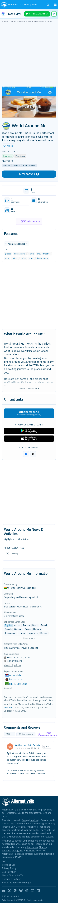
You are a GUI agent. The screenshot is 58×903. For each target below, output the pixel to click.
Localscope (16, 679)
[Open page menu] (55, 4)
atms (31, 258)
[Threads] (26, 890)
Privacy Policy (9, 868)
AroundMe (15, 675)
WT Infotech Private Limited (21, 587)
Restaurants (19, 254)
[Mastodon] (15, 890)
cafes (23, 258)
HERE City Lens (18, 683)
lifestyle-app (42, 258)
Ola (24, 820)
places (8, 254)
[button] (8, 145)
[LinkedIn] (38, 890)
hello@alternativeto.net (14, 843)
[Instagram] (32, 890)
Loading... (15, 553)
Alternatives (27, 174)
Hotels (15, 258)
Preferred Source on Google (16, 882)
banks (31, 254)
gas (7, 258)
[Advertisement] (29, 55)
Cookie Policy (9, 871)
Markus (34, 820)
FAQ (4, 861)
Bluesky (43, 847)
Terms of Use (8, 864)
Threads (6, 850)
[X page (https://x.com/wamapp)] (33, 454)
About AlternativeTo (12, 875)
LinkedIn (30, 850)
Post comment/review (48, 734)
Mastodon (32, 847)
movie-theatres (44, 254)
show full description (29, 388)
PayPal (19, 857)
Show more (29, 637)
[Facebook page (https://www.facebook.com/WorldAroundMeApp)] (26, 454)
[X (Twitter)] (9, 890)
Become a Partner (11, 879)
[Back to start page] (4, 5)
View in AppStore (12, 665)
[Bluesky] (21, 890)
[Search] (48, 4)
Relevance (26, 734)
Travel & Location (29, 647)
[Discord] (3, 890)
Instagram (17, 850)
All (9, 734)
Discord (39, 843)
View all (8, 688)
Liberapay (7, 857)
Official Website (29, 413)
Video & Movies (11, 647)
